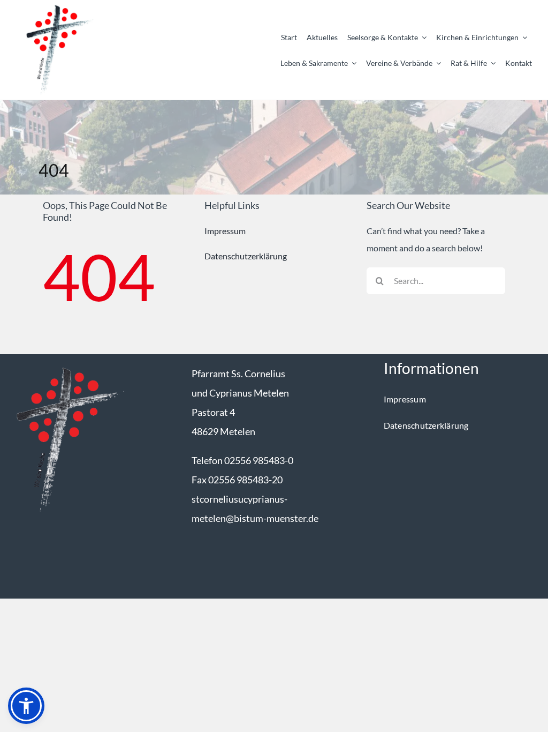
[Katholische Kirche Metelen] (65, 363)
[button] (26, 705)
